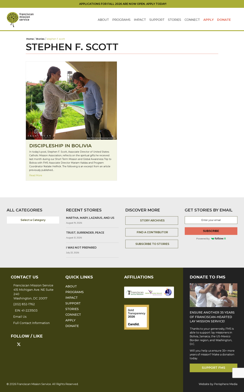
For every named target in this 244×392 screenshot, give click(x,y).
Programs (121, 20)
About (103, 20)
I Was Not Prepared (81, 247)
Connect (192, 20)
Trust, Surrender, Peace (85, 232)
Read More (35, 175)
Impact (140, 20)
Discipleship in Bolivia (60, 145)
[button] (235, 19)
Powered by (203, 238)
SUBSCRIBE (211, 231)
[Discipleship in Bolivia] (71, 100)
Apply (208, 20)
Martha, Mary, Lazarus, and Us (90, 217)
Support (156, 20)
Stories (174, 20)
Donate (224, 20)
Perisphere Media (225, 384)
